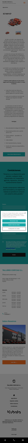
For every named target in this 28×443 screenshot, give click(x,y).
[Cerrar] (25, 213)
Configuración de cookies (14, 228)
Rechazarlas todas (14, 220)
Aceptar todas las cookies (14, 224)
